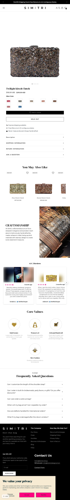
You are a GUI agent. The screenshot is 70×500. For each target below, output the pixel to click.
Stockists (34, 438)
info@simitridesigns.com (51, 463)
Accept (26, 495)
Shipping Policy (55, 435)
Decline (43, 495)
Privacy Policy (54, 438)
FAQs (32, 448)
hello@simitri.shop (41, 461)
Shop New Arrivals (35, 2)
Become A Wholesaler (38, 441)
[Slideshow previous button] (3, 282)
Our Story (34, 432)
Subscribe (9, 473)
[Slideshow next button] (66, 282)
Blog (32, 444)
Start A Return (55, 441)
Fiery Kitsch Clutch (18, 198)
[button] (65, 8)
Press (32, 435)
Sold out (35, 119)
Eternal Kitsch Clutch (43, 198)
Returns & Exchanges (57, 432)
